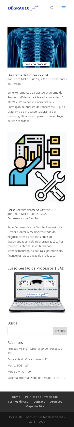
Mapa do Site (35, 406)
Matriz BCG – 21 (17, 365)
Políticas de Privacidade (41, 397)
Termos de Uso (18, 401)
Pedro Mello (20, 79)
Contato (39, 401)
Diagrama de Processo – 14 (27, 75)
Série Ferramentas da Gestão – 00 (32, 210)
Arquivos (56, 401)
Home (16, 397)
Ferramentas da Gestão (22, 218)
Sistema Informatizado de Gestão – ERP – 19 (36, 378)
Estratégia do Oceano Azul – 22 (27, 359)
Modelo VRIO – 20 (19, 371)
